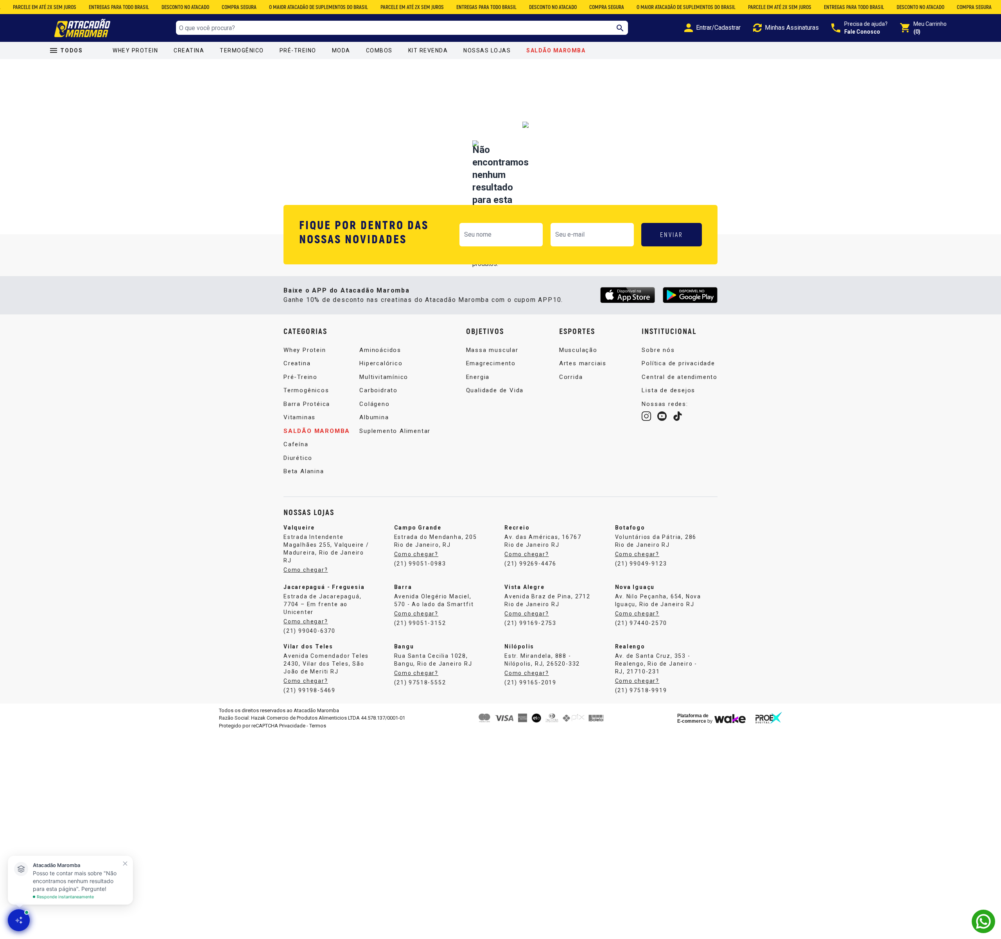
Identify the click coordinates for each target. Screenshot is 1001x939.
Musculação (578, 350)
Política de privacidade (678, 363)
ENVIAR (671, 234)
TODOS (71, 50)
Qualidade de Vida (495, 390)
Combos (379, 50)
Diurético (297, 457)
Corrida (571, 377)
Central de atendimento (680, 377)
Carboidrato (378, 390)
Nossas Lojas (487, 50)
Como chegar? (305, 570)
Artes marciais (582, 363)
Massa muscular (492, 350)
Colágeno (374, 404)
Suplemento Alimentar (395, 430)
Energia (478, 377)
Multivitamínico (383, 377)
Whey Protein (135, 50)
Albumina (374, 417)
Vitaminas (299, 417)
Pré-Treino (298, 50)
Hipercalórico (380, 363)
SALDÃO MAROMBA (555, 50)
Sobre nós (658, 350)
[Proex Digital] (768, 718)
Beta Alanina (303, 471)
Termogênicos (306, 390)
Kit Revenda (428, 50)
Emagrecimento (491, 363)
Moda (341, 50)
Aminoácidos (380, 350)
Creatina (189, 50)
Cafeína (296, 444)
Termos (317, 726)
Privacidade (292, 726)
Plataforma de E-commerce (693, 718)
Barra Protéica (306, 404)
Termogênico (242, 50)
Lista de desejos (668, 390)
